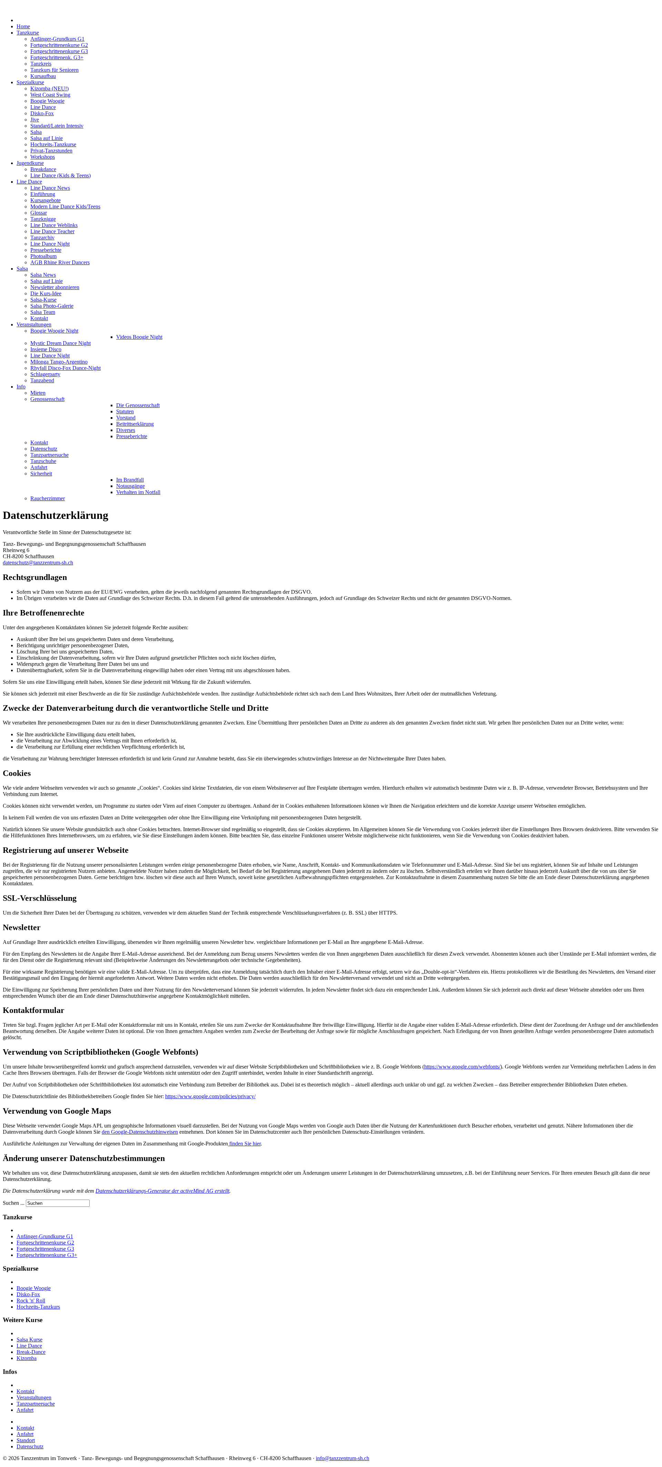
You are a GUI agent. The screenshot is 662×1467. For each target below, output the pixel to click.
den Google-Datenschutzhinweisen (140, 1132)
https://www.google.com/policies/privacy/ (210, 1096)
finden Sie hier (244, 1143)
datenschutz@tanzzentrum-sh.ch (38, 562)
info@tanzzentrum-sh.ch (342, 1458)
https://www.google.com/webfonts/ (462, 1067)
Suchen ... (13, 1203)
